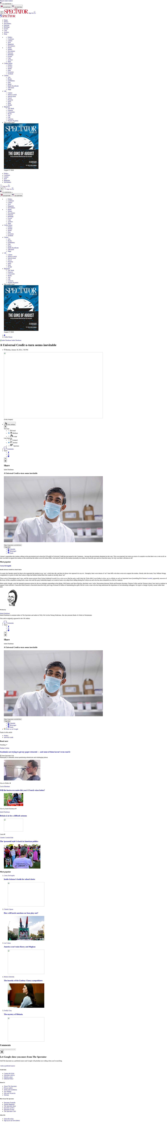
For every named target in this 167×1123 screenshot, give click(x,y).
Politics (10, 37)
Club (5, 30)
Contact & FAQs (9, 1073)
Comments (10, 449)
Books (10, 79)
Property (10, 100)
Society (10, 67)
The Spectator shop (10, 1106)
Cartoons (10, 119)
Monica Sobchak (9, 977)
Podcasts (6, 25)
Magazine (11, 44)
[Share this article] (5, 458)
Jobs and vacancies (9, 1093)
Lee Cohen (7, 943)
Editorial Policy (8, 1079)
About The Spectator (10, 1086)
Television (11, 87)
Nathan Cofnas (4, 748)
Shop (5, 34)
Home (6, 20)
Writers (6, 22)
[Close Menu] (1, 188)
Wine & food (12, 96)
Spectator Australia (9, 1102)
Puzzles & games (13, 121)
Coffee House (8, 63)
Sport (9, 101)
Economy (11, 72)
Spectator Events (9, 1109)
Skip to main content (6, 1)
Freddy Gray (8, 1010)
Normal (15, 442)
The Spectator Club (10, 1111)
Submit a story (8, 1077)
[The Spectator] (16, 13)
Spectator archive (9, 1108)
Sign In (31, 13)
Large (15, 436)
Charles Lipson (8, 909)
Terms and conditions (10, 1090)
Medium (15, 433)
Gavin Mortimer (5, 786)
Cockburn (11, 39)
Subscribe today (9, 1119)
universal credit (8, 737)
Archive (6, 32)
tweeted (149, 578)
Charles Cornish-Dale (6, 837)
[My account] (34, 13)
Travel (10, 98)
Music (10, 84)
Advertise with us (9, 1075)
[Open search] (1, 186)
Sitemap (6, 1095)
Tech (9, 42)
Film (9, 82)
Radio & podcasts (13, 86)
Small (14, 430)
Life (5, 91)
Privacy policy (8, 1088)
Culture (10, 41)
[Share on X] (8, 454)
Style (9, 103)
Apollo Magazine (9, 1104)
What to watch (12, 94)
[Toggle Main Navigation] (2, 12)
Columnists (11, 112)
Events (6, 29)
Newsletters (7, 23)
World (10, 68)
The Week (11, 108)
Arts (9, 77)
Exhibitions (11, 81)
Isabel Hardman (5, 613)
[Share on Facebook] (8, 452)
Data (9, 70)
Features (10, 110)
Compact (15, 440)
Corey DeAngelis (5, 566)
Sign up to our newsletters (12, 1120)
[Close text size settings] (5, 426)
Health (10, 105)
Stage (9, 89)
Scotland (10, 74)
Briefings (6, 27)
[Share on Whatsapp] (8, 456)
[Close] (2, 1052)
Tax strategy (7, 1091)
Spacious (16, 446)
